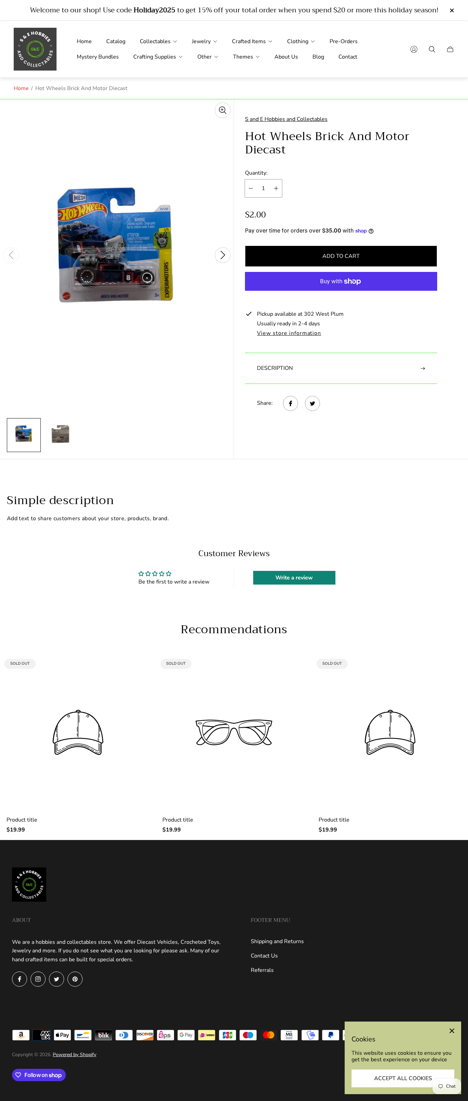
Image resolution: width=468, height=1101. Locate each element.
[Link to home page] (29, 885)
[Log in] (413, 49)
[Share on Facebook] (290, 403)
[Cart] (450, 49)
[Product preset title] (78, 732)
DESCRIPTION (275, 368)
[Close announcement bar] (451, 10)
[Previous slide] (11, 255)
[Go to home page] (35, 49)
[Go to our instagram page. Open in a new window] (38, 979)
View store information (289, 333)
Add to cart (341, 256)
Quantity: (256, 173)
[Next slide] (222, 255)
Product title (22, 820)
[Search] (432, 49)
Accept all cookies (403, 1078)
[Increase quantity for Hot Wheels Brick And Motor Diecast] (276, 188)
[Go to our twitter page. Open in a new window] (56, 979)
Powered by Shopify (74, 1054)
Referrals (262, 970)
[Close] (451, 1030)
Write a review (294, 577)
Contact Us (264, 956)
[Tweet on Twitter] (312, 403)
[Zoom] (222, 110)
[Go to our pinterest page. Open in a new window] (75, 979)
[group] (24, 435)
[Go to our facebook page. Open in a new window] (19, 979)
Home (21, 88)
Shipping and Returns (277, 941)
